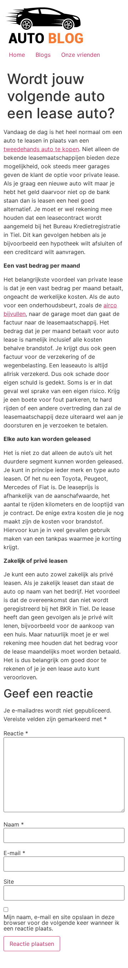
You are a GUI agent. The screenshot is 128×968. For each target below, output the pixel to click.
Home (17, 54)
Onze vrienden (80, 54)
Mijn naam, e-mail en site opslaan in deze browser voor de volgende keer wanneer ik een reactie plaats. (61, 922)
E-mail (14, 853)
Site (9, 881)
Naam (14, 824)
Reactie (16, 733)
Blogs (43, 54)
